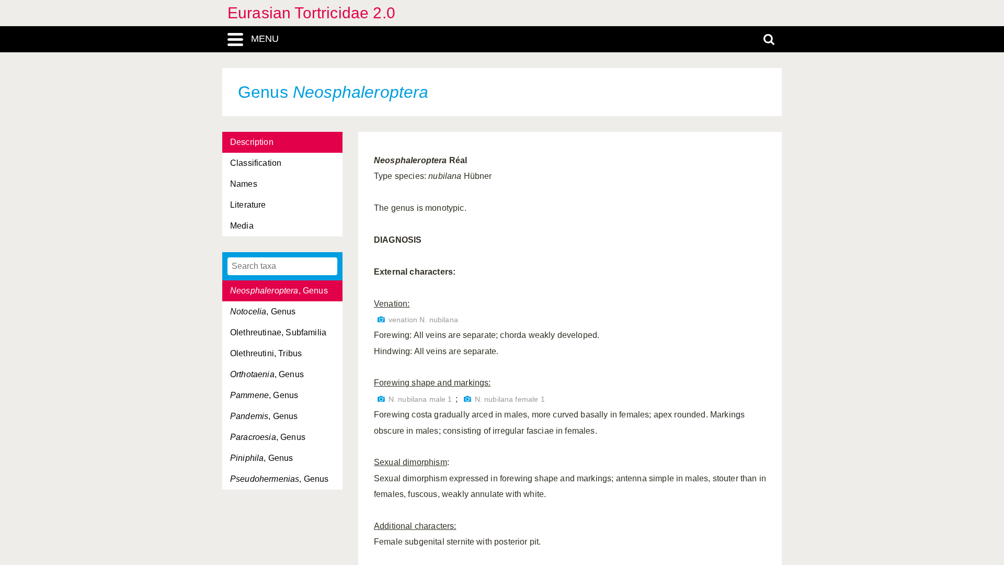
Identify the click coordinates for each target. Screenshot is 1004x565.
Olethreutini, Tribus (266, 353)
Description (251, 142)
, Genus (279, 290)
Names (243, 183)
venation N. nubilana (423, 320)
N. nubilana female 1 (510, 399)
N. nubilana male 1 (420, 399)
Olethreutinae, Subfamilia (278, 332)
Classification (255, 163)
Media (242, 225)
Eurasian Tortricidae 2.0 (311, 12)
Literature (248, 204)
